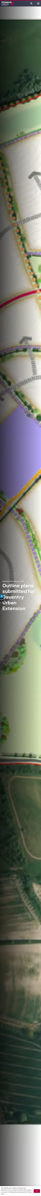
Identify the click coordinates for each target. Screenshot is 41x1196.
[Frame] (8, 3)
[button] (31, 3)
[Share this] (1, 600)
